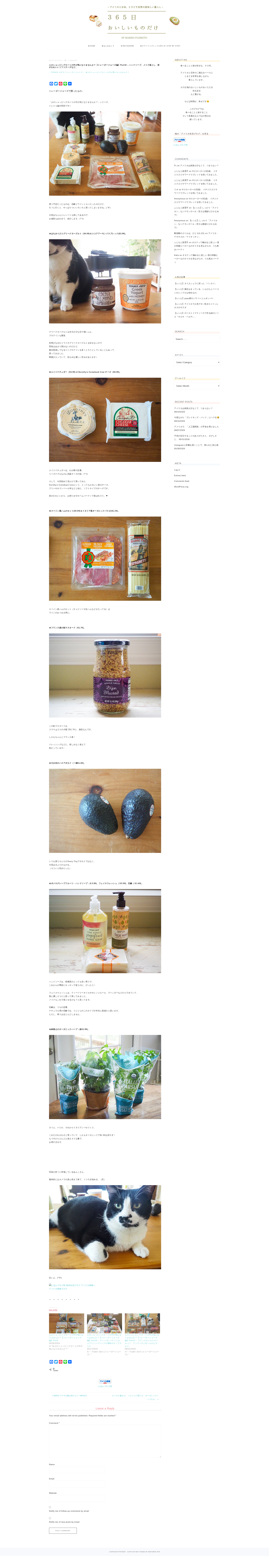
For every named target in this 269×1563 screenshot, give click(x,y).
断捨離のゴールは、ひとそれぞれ (189, 233)
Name (52, 1464)
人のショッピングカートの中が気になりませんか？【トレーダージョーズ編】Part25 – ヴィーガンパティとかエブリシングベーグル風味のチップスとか (104, 1340)
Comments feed (181, 481)
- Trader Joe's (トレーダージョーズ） (66, 72)
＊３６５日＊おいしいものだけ (134, 21)
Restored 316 (154, 1552)
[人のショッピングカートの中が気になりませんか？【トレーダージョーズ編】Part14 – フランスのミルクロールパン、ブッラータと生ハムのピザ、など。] (142, 1323)
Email (51, 1479)
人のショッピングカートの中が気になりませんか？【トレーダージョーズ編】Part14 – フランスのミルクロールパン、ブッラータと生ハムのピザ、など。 (142, 1340)
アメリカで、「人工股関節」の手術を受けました (196, 427)
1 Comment (72, 60)
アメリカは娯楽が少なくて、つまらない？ (199, 165)
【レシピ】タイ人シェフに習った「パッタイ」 (195, 283)
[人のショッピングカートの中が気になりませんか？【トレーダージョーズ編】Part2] (66, 1323)
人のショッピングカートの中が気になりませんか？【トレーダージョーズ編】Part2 (66, 1338)
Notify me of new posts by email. (64, 1522)
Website (53, 1493)
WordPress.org (181, 487)
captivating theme (136, 1552)
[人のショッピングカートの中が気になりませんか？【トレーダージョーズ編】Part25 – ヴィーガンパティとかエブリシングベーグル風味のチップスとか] (104, 1323)
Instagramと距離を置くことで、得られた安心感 (196, 445)
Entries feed (180, 475)
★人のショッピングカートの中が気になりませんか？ (107, 72)
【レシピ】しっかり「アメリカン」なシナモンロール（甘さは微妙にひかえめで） (196, 211)
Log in (177, 470)
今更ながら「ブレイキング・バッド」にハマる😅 (196, 417)
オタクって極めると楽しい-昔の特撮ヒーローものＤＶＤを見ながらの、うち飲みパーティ (196, 245)
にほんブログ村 (105, 1386)
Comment (54, 1423)
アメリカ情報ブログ (58, 1289)
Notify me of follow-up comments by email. (69, 1511)
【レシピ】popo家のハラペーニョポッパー (194, 298)
